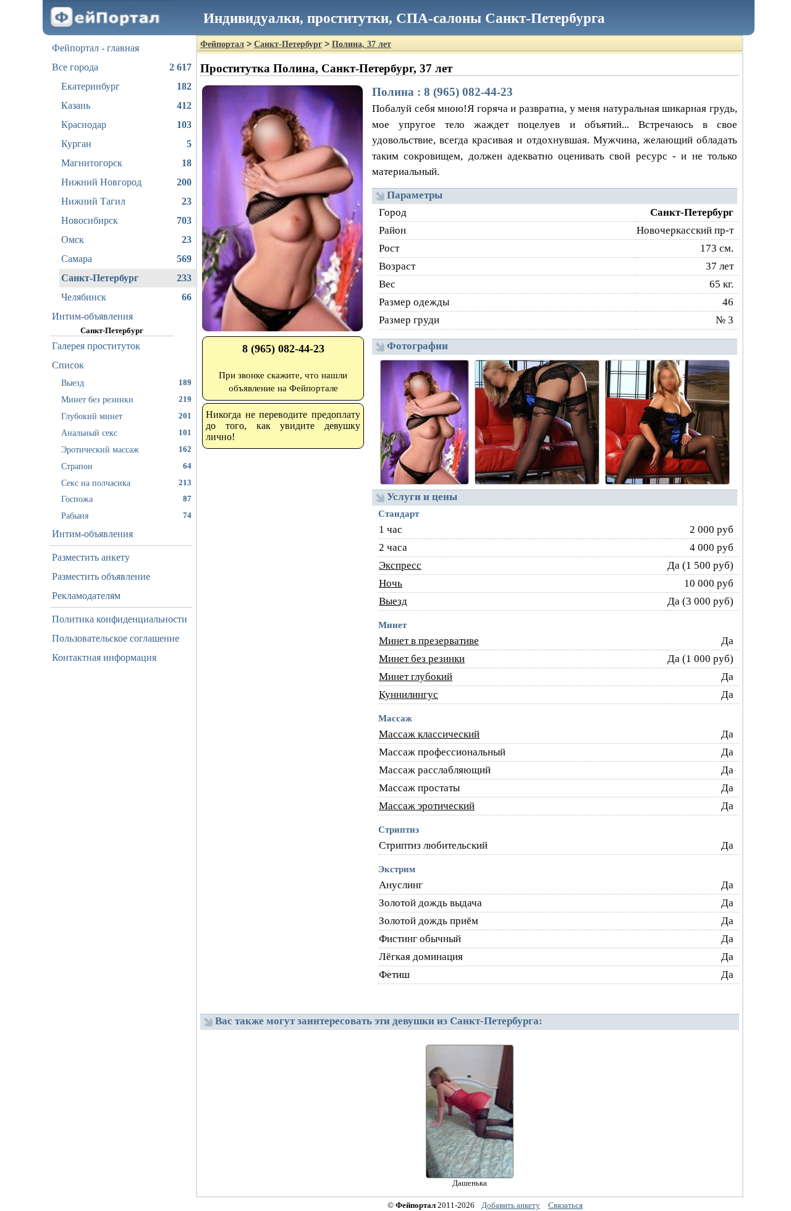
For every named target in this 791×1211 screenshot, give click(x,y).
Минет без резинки (126, 399)
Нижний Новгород (126, 182)
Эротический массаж (126, 449)
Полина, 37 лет (361, 44)
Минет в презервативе (429, 641)
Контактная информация (104, 657)
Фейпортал (222, 44)
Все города (122, 67)
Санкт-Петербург (126, 278)
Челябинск (126, 297)
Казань (126, 105)
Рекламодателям (86, 595)
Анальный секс (126, 433)
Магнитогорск (126, 163)
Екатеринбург (126, 86)
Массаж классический (429, 734)
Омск (126, 239)
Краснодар (126, 124)
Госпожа (126, 499)
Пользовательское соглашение (115, 638)
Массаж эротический (427, 806)
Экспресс (400, 565)
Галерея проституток (96, 346)
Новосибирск (126, 220)
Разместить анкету (91, 557)
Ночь (390, 583)
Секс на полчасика (126, 483)
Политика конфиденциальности (119, 619)
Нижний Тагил (126, 201)
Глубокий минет (126, 416)
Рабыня (126, 516)
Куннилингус (408, 694)
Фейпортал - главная (95, 48)
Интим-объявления (92, 316)
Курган (126, 143)
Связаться (565, 1205)
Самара (126, 258)
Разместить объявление (101, 576)
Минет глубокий (415, 676)
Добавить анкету (510, 1205)
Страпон (126, 466)
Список (68, 365)
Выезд (126, 383)
